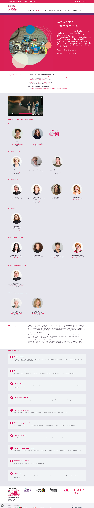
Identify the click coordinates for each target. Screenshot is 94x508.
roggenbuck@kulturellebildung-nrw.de (16, 285)
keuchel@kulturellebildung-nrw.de (17, 144)
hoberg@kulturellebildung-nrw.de (36, 201)
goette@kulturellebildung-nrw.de (37, 144)
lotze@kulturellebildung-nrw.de (16, 313)
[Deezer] (77, 1)
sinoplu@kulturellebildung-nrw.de (16, 230)
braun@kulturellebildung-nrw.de (57, 172)
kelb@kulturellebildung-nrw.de (36, 172)
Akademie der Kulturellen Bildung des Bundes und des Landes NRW (49, 88)
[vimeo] (85, 1)
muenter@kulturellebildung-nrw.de (16, 172)
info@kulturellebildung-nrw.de (13, 501)
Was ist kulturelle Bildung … (67, 50)
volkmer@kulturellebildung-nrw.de (78, 257)
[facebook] (81, 1)
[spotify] (75, 1)
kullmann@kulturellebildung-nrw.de (56, 200)
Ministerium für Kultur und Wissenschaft (40, 82)
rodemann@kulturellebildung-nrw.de (37, 313)
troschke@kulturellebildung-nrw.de (37, 257)
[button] (82, 10)
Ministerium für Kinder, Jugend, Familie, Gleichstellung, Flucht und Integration (50, 77)
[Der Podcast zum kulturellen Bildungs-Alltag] (79, 1)
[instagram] (83, 1)
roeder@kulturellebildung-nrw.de (16, 257)
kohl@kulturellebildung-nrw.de (57, 257)
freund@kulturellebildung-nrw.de (77, 200)
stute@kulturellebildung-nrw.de (16, 200)
